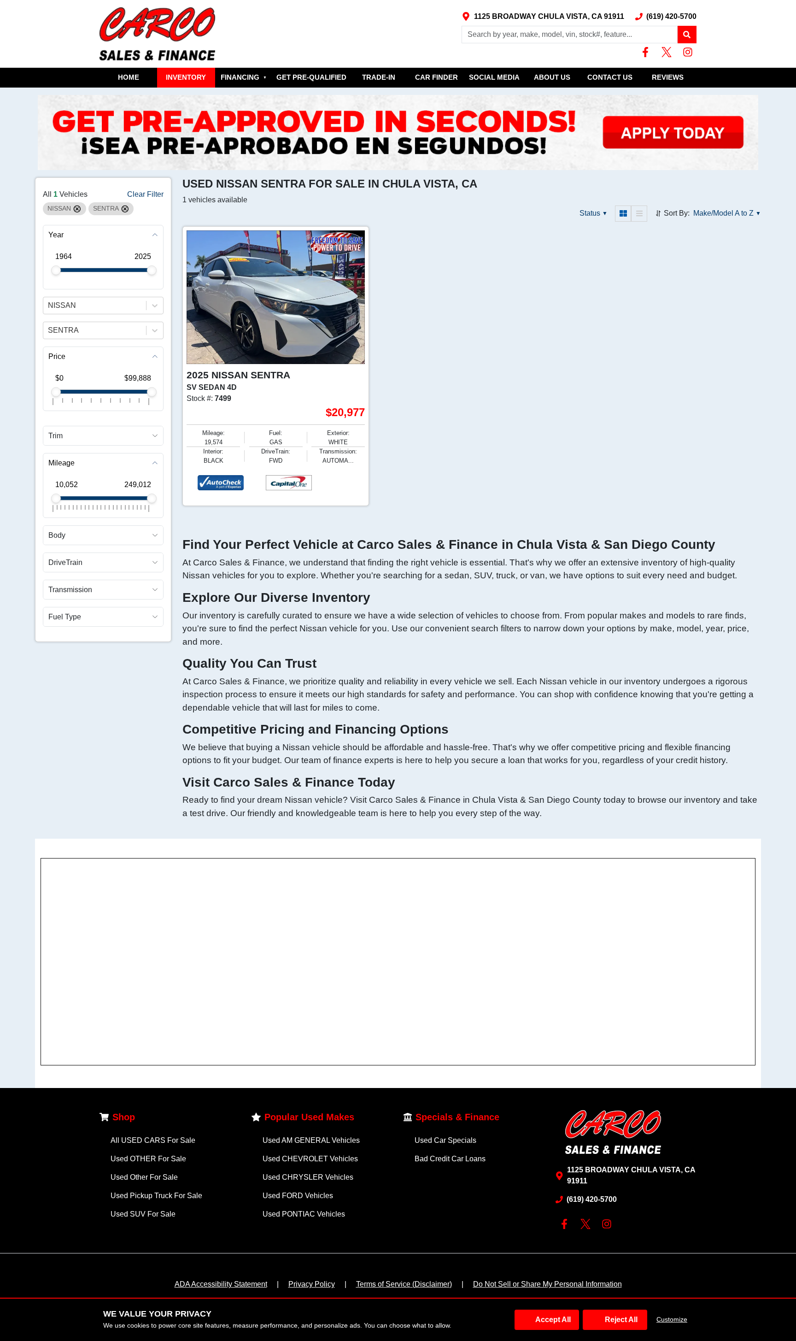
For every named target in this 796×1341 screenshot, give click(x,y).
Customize (671, 1319)
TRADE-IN (378, 77)
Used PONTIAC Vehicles (304, 1214)
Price (56, 356)
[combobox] (49, 305)
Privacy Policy (311, 1284)
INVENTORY (186, 77)
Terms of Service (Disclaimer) (404, 1284)
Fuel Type (64, 617)
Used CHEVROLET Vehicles (310, 1159)
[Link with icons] (647, 52)
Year (56, 235)
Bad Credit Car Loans (450, 1159)
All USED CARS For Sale (153, 1140)
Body (56, 535)
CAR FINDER (436, 77)
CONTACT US (609, 77)
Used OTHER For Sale (148, 1159)
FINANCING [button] (244, 77)
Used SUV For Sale (143, 1214)
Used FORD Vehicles (298, 1196)
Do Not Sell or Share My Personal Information (547, 1284)
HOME (128, 77)
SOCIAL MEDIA (494, 77)
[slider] (56, 270)
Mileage (61, 463)
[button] (686, 34)
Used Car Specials (445, 1140)
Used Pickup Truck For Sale (156, 1196)
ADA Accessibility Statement (221, 1284)
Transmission (70, 590)
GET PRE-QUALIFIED (311, 77)
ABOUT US (552, 77)
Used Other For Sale (144, 1177)
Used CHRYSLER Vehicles (308, 1177)
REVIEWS (668, 77)
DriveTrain (65, 562)
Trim (55, 436)
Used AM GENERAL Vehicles (311, 1140)
